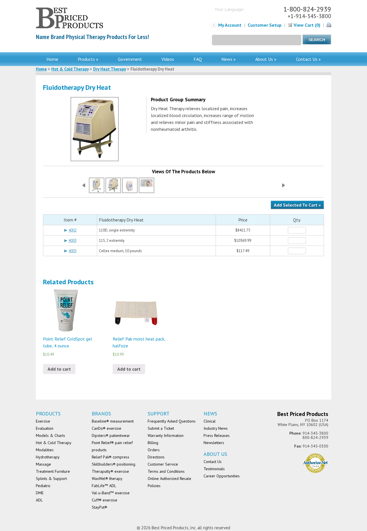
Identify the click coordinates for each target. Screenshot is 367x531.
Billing (153, 442)
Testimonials (214, 468)
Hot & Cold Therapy (70, 69)
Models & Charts (50, 435)
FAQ (198, 59)
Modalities (45, 449)
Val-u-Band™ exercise (111, 492)
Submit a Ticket (161, 428)
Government (130, 59)
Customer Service (163, 464)
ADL (39, 500)
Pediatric (43, 485)
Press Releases (217, 435)
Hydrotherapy (48, 457)
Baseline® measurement (113, 421)
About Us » (265, 59)
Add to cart (59, 369)
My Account (229, 25)
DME (40, 492)
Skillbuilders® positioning (113, 464)
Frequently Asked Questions (172, 421)
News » (228, 59)
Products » (88, 59)
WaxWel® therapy (107, 478)
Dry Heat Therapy (109, 69)
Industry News (216, 428)
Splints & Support (51, 478)
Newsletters (214, 442)
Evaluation (44, 428)
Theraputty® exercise (110, 471)
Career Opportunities (222, 476)
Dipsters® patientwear (111, 435)
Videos (167, 59)
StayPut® (99, 507)
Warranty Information (166, 435)
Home (52, 59)
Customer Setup (265, 25)
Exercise (43, 421)
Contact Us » (308, 59)
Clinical (210, 421)
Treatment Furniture (53, 471)
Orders (154, 449)
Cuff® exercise (104, 500)
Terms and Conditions (166, 471)
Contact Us (213, 461)
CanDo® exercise (106, 428)
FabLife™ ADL (104, 485)
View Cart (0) (306, 25)
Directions (156, 457)
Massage (43, 464)
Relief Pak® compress (110, 457)
